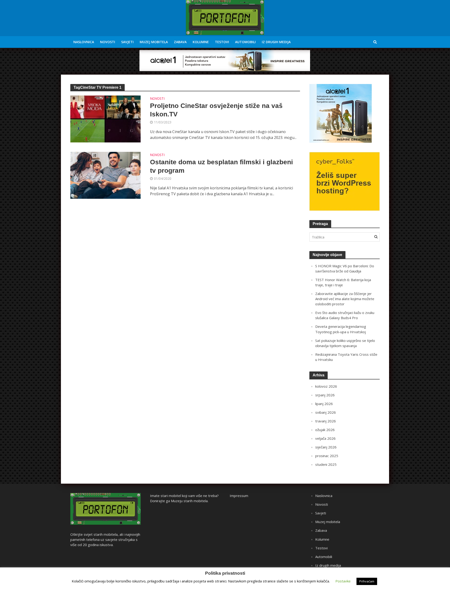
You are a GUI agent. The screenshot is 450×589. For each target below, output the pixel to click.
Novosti (107, 42)
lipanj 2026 (324, 403)
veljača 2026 (325, 438)
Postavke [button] (343, 581)
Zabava (180, 42)
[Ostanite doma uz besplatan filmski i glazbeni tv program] (105, 174)
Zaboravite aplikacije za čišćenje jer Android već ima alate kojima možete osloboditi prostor (344, 298)
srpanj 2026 (325, 395)
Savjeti (127, 42)
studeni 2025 (326, 464)
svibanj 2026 (325, 412)
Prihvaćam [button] (366, 581)
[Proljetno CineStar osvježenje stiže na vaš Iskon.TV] (105, 118)
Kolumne (201, 42)
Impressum (239, 495)
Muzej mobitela (154, 42)
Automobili (245, 42)
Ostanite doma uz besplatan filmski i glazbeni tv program (221, 166)
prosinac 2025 (326, 455)
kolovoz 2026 (326, 386)
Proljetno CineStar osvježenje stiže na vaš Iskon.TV (216, 110)
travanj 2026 (325, 421)
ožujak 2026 (325, 429)
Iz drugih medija (276, 42)
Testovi (222, 42)
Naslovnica (83, 42)
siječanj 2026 (326, 447)
